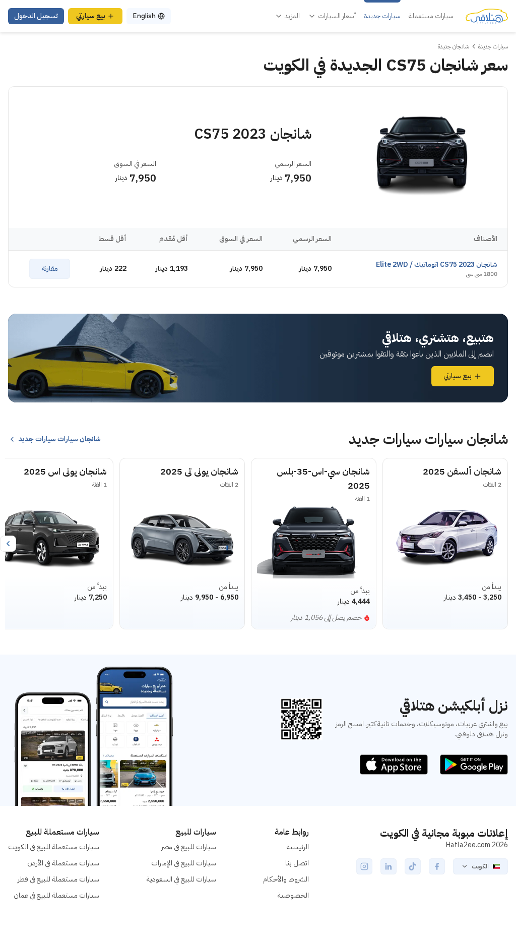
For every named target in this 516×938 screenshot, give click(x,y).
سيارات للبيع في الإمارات (183, 863)
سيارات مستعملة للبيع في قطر (58, 879)
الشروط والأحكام (286, 879)
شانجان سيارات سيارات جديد (59, 439)
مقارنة (49, 268)
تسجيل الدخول (36, 16)
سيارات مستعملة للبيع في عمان (56, 895)
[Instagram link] (364, 866)
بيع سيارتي (90, 16)
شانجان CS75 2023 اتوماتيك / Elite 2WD (436, 264)
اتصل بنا (297, 863)
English (144, 16)
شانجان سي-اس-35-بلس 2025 (323, 478)
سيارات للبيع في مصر (188, 847)
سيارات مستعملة (431, 16)
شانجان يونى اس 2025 (65, 471)
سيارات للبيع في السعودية (181, 879)
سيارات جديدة (382, 16)
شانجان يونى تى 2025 (199, 471)
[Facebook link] (437, 866)
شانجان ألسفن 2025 (462, 471)
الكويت (480, 866)
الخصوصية (293, 895)
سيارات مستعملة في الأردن (63, 863)
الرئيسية (298, 847)
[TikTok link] (413, 866)
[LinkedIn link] (388, 866)
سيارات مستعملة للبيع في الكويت (53, 847)
